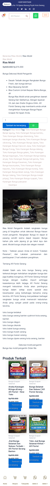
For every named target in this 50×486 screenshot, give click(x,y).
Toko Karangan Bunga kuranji (24, 169)
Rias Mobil (16, 56)
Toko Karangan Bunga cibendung (18, 136)
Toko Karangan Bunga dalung (28, 149)
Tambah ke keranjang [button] (15, 406)
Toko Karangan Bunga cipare (25, 142)
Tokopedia (25, 484)
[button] (34, 125)
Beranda (6, 56)
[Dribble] (30, 9)
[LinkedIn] (26, 9)
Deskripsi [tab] (13, 185)
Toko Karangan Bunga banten (29, 133)
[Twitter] (22, 9)
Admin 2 (35, 484)
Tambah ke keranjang (16, 125)
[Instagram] (34, 9)
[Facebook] (18, 9)
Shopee (15, 484)
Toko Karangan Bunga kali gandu (24, 159)
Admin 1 (45, 484)
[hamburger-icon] (46, 15)
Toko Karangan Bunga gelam (16, 152)
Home (5, 484)
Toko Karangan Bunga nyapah (23, 178)
